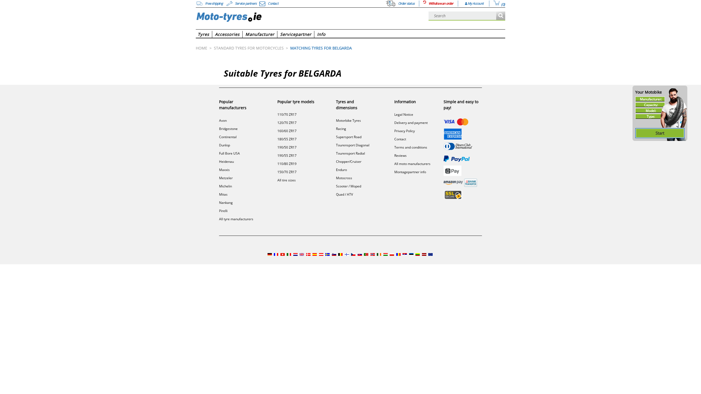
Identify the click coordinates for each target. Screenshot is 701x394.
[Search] (500, 16)
